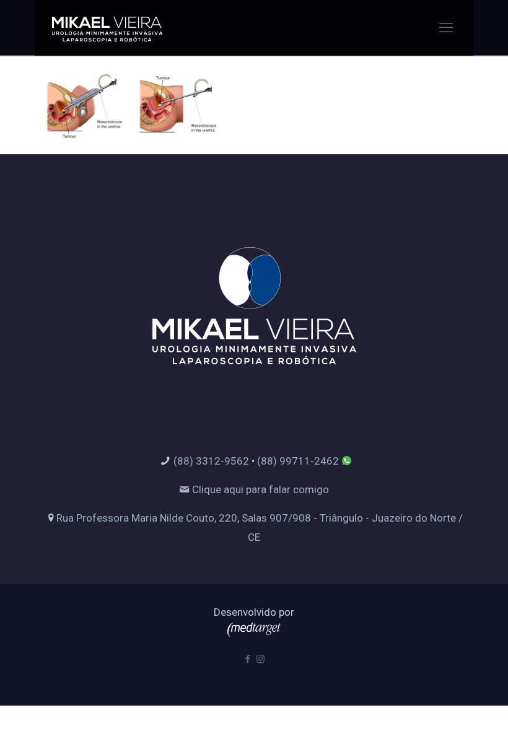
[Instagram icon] (260, 659)
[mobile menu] (446, 27)
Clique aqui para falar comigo (259, 489)
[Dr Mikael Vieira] (107, 28)
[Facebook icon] (247, 659)
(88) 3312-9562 (211, 461)
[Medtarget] (254, 633)
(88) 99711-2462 (298, 461)
